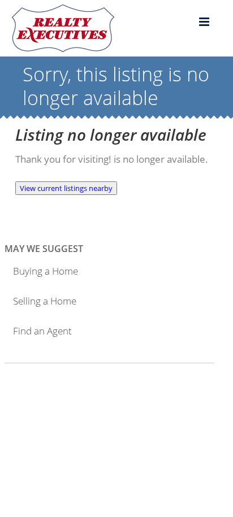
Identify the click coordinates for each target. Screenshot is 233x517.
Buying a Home (45, 270)
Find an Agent (42, 330)
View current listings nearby (66, 188)
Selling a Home (44, 300)
